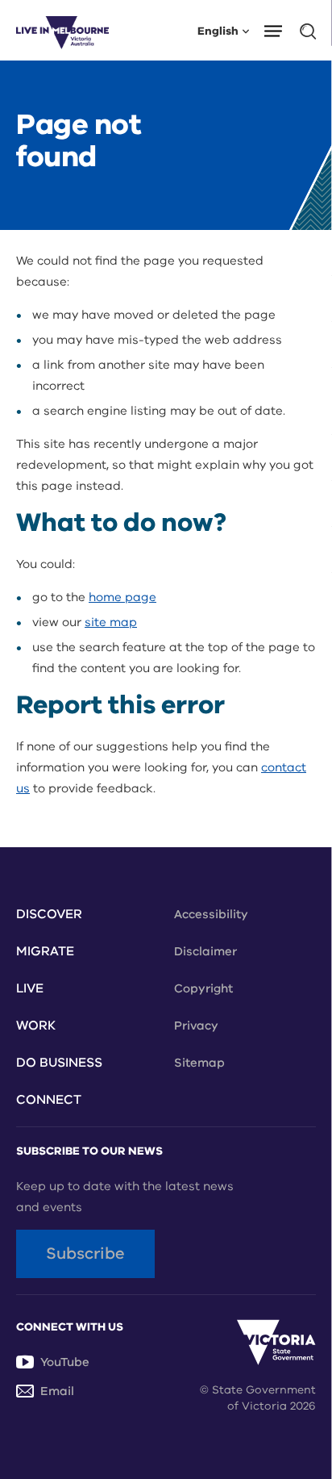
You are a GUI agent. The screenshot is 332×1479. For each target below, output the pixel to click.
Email (57, 1391)
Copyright (203, 988)
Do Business (59, 1063)
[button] (278, 29)
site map (111, 622)
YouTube (64, 1362)
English (218, 30)
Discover (49, 914)
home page (122, 597)
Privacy (196, 1025)
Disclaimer (205, 951)
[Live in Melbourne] (62, 30)
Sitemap (199, 1063)
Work (36, 1025)
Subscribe (85, 1253)
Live (30, 988)
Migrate (45, 951)
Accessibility (211, 914)
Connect (48, 1100)
